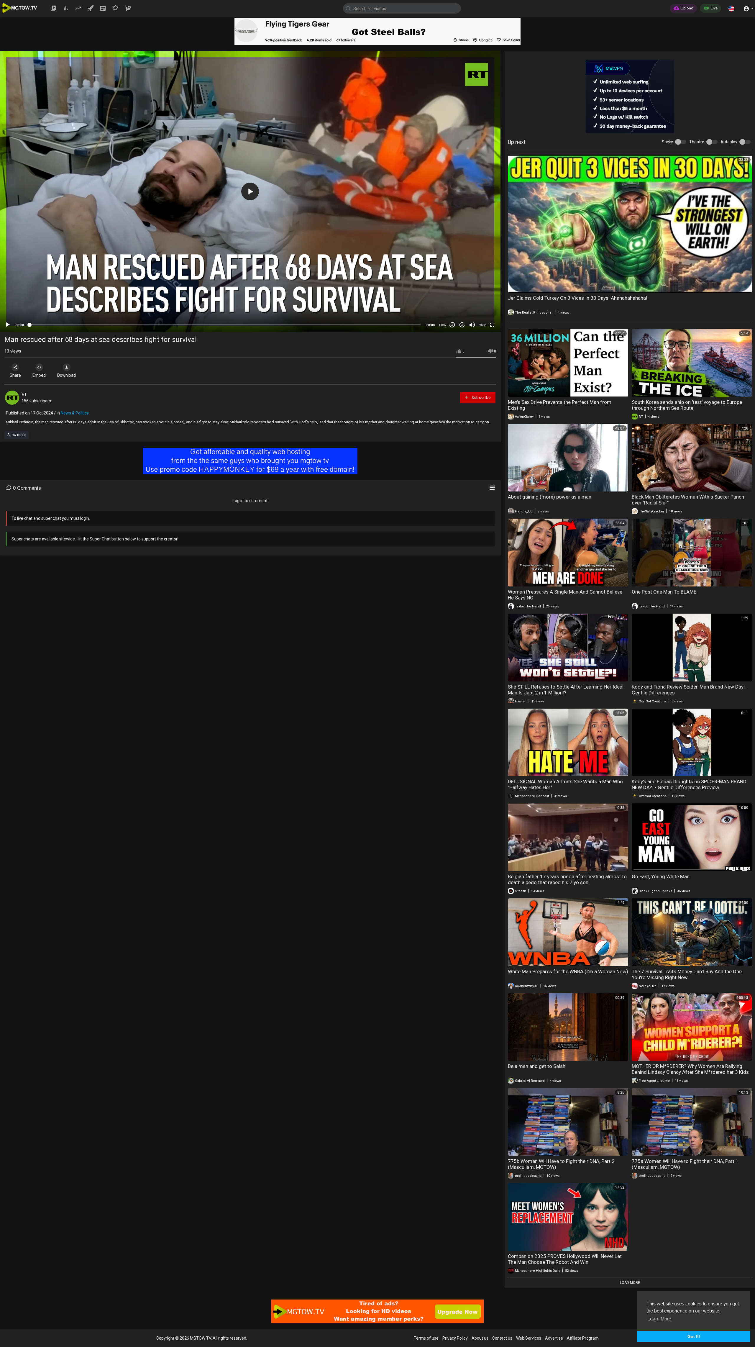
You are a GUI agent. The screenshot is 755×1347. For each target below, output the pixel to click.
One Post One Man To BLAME (664, 592)
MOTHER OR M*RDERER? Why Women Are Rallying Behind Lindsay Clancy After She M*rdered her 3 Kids (690, 1069)
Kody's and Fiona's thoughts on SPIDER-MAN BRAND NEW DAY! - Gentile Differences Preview (689, 784)
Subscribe (480, 397)
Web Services (528, 1338)
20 (462, 325)
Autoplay (728, 142)
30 (452, 325)
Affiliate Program (583, 1338)
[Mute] (472, 325)
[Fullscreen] (492, 325)
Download (66, 375)
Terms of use (426, 1338)
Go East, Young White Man (661, 876)
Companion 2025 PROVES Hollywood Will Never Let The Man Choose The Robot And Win (565, 1259)
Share (15, 375)
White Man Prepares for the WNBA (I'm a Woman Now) (568, 971)
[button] (731, 8)
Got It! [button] (693, 1336)
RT (24, 394)
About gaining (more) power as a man (549, 497)
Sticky (667, 142)
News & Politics (75, 413)
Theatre (696, 142)
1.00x (443, 325)
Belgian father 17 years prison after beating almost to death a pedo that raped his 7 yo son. (567, 879)
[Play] (8, 325)
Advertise (554, 1338)
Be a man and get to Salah (536, 1066)
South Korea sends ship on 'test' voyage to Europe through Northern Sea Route (687, 405)
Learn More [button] (659, 1318)
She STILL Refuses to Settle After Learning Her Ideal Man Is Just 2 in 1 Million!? (565, 690)
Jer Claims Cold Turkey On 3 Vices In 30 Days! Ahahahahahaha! (577, 298)
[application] (250, 191)
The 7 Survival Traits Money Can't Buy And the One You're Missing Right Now (687, 974)
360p (482, 325)
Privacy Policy (455, 1338)
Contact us (502, 1338)
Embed (39, 375)
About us (480, 1338)
